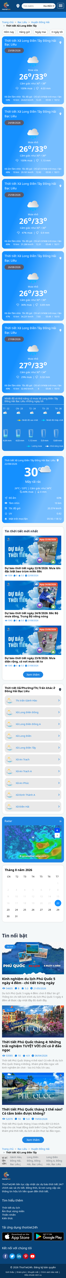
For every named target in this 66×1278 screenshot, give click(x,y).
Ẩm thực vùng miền (13, 1211)
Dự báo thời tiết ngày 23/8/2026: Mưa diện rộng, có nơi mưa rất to (30, 660)
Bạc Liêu (22, 22)
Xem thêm (33, 674)
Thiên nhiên (9, 1214)
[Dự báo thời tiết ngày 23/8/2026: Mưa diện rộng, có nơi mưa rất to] (33, 640)
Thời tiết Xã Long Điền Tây (21, 25)
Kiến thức (7, 1218)
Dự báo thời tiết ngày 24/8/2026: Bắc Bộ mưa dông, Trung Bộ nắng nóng (31, 615)
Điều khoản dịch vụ (33, 1275)
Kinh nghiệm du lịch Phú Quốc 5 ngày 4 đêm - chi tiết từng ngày (28, 981)
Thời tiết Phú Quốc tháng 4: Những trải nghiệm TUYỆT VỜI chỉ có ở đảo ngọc (31, 1046)
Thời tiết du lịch (11, 1207)
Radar (8, 821)
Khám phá (21, 1272)
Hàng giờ (24, 32)
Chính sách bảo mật (49, 1272)
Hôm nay (9, 32)
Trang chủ (8, 22)
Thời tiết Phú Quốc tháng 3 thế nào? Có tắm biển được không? (32, 1111)
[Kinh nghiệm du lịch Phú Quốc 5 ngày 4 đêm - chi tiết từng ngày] (33, 957)
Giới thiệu (10, 1272)
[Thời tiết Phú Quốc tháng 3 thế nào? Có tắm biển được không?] (33, 1088)
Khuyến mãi (33, 1272)
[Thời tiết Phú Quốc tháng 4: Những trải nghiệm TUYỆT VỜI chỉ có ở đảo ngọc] (33, 1021)
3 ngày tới (57, 32)
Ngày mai (40, 32)
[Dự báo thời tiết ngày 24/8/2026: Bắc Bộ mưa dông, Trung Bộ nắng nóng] (33, 595)
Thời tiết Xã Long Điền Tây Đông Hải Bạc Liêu (30, 42)
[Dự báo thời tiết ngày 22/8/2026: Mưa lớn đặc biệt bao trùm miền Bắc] (33, 550)
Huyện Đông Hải (40, 22)
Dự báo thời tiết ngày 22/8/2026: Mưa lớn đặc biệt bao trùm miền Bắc (33, 570)
